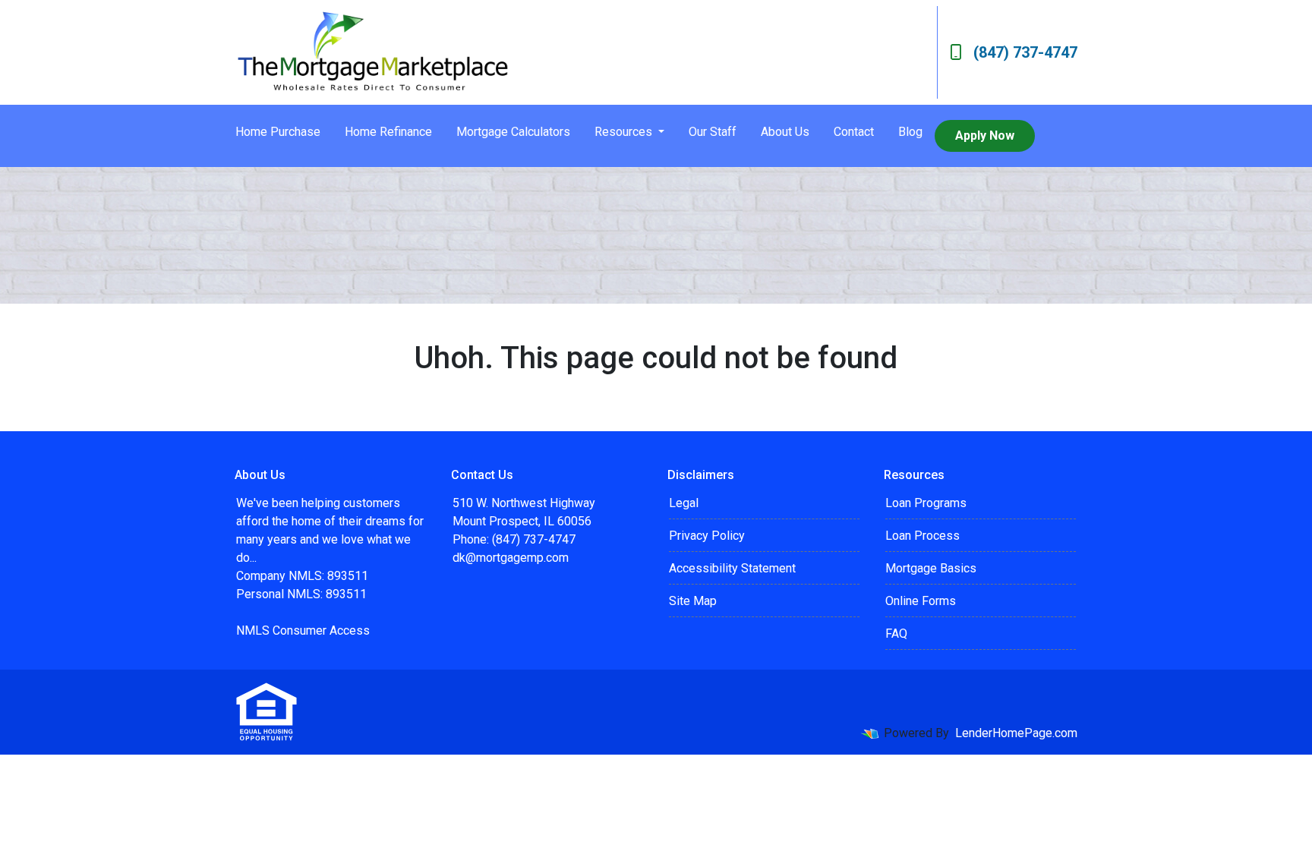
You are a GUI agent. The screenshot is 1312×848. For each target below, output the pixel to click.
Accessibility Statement (732, 568)
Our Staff (712, 132)
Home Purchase (277, 132)
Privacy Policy (707, 535)
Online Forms (920, 601)
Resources (624, 132)
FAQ (896, 633)
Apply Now (984, 135)
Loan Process (922, 535)
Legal (684, 503)
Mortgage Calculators (513, 132)
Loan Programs (926, 503)
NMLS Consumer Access (303, 630)
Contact (854, 132)
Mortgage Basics (930, 568)
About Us (785, 132)
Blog (910, 132)
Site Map (693, 601)
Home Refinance (388, 132)
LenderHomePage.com (1016, 733)
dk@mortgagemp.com (511, 557)
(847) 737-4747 (1025, 52)
